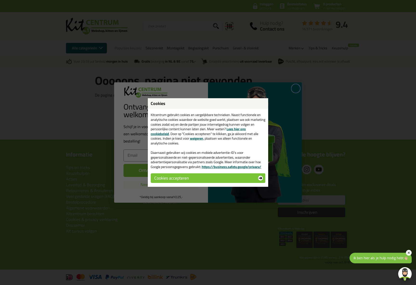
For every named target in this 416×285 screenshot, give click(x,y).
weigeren (196, 138)
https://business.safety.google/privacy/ (231, 167)
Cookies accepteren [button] (171, 178)
